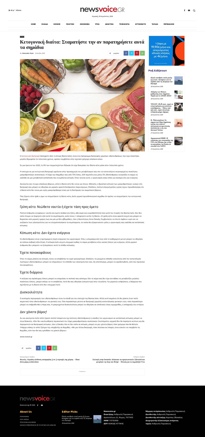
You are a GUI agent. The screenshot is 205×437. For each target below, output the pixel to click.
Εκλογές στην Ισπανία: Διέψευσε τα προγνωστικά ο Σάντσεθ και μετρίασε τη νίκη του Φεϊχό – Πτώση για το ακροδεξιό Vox (119, 360)
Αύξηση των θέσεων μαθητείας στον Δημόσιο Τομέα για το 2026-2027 (161, 94)
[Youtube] (189, 10)
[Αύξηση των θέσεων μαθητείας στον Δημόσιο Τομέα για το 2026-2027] (178, 95)
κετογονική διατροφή (31, 156)
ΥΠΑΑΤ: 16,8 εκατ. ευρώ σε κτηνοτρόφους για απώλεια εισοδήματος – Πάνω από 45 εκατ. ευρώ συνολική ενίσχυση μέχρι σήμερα (162, 108)
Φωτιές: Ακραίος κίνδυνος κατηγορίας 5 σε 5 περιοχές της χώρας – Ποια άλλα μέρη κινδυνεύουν (49, 360)
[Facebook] (184, 10)
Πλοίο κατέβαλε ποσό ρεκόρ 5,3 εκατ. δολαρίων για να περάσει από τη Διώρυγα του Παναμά (161, 81)
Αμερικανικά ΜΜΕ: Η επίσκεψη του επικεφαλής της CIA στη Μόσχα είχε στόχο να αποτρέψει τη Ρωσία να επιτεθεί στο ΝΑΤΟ (162, 142)
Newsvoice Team (27, 53)
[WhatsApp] (142, 53)
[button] (194, 10)
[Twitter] (131, 53)
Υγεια (22, 37)
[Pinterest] (137, 53)
